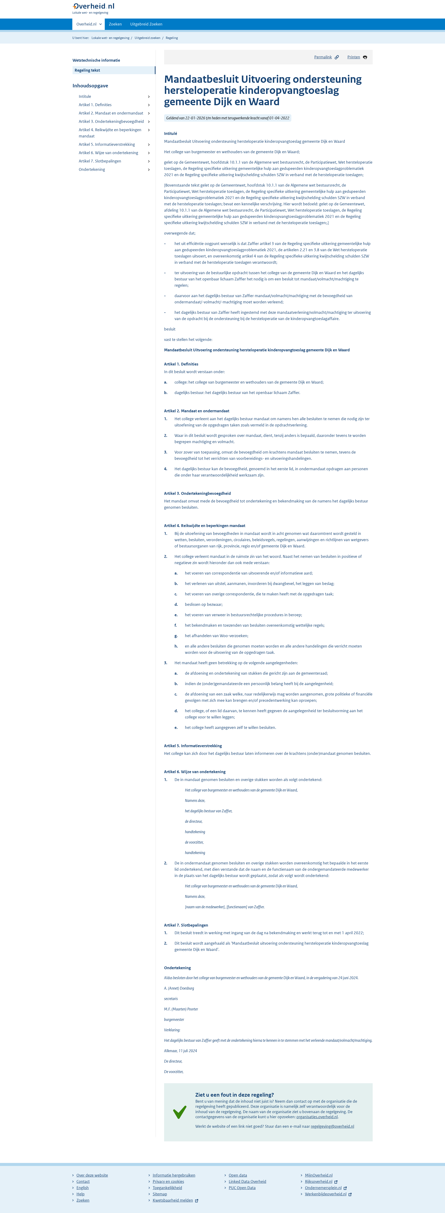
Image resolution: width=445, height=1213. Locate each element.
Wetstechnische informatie (96, 60)
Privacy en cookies (168, 1181)
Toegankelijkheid (167, 1187)
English (82, 1187)
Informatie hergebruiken (174, 1175)
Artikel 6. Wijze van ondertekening (108, 152)
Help (80, 1194)
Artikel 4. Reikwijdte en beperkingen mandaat (110, 133)
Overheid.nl (86, 26)
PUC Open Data (242, 1187)
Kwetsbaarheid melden (173, 1200)
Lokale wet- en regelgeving (110, 38)
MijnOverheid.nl (319, 1175)
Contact (83, 1181)
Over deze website (92, 1175)
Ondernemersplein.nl (323, 1187)
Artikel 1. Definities (95, 104)
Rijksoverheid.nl (318, 1181)
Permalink (323, 57)
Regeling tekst (87, 70)
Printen (353, 57)
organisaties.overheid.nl (317, 1116)
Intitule (85, 96)
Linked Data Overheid (247, 1181)
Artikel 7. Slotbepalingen (100, 161)
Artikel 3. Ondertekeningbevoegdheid (111, 121)
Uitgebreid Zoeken (146, 24)
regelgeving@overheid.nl (332, 1126)
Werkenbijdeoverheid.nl (325, 1194)
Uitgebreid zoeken (147, 38)
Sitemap (160, 1194)
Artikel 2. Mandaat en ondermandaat (111, 113)
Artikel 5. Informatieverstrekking (107, 144)
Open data (238, 1175)
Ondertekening (92, 169)
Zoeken (115, 24)
